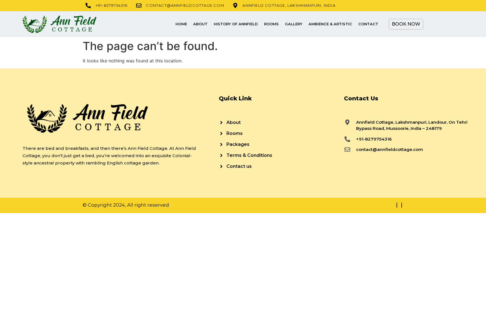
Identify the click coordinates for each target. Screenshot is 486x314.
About (200, 24)
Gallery (293, 24)
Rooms (271, 24)
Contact (368, 24)
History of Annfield (236, 24)
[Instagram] (401, 205)
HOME (181, 24)
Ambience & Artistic (330, 24)
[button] (437, 24)
